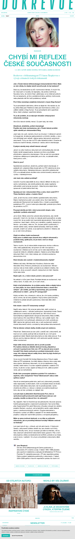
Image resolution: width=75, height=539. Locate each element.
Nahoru (37, 518)
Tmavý (7, 16)
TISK (73, 518)
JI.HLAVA (64, 522)
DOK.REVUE (4, 12)
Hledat (72, 16)
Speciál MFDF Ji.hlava (58, 511)
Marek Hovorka (32, 70)
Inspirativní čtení (19, 511)
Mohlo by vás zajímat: (56, 480)
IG (70, 12)
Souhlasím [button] (5, 535)
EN (73, 12)
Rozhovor (37, 51)
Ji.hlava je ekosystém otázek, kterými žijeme (56, 508)
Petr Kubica (42, 70)
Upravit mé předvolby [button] (17, 535)
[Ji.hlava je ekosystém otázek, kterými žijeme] (56, 493)
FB (66, 12)
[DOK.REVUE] (37, 5)
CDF (70, 522)
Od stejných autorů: (18, 480)
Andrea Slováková (53, 70)
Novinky (18, 513)
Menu (37, 16)
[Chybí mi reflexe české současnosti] (37, 32)
